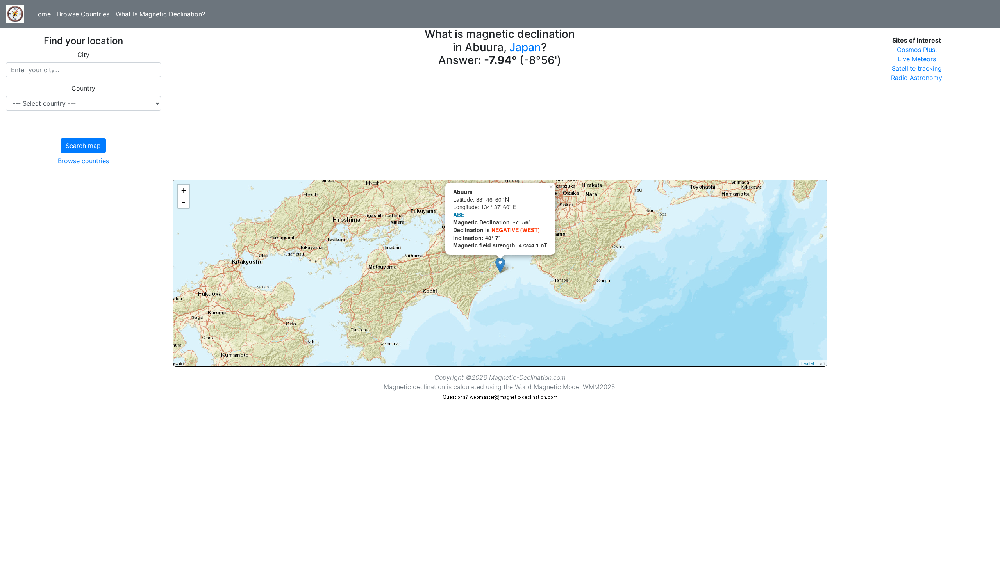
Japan (525, 47)
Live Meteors (917, 59)
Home (42, 14)
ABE (458, 215)
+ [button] (183, 190)
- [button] (183, 202)
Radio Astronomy (916, 78)
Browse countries (83, 161)
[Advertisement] (407, 125)
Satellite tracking (917, 68)
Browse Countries (83, 14)
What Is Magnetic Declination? (160, 14)
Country (83, 88)
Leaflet (807, 363)
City (83, 55)
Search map (83, 145)
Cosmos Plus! (917, 49)
